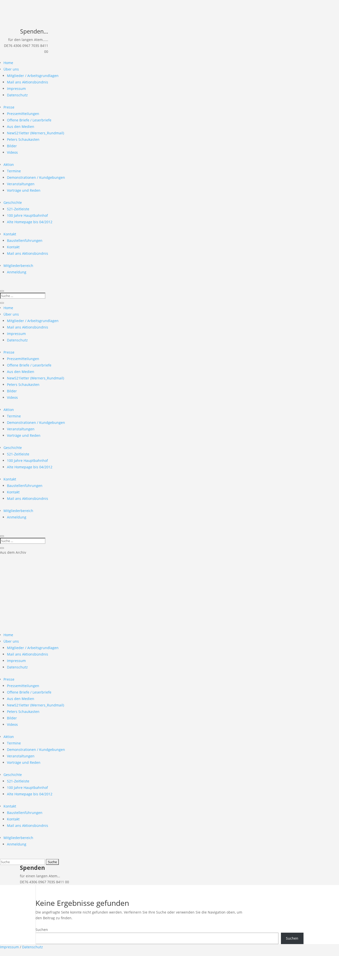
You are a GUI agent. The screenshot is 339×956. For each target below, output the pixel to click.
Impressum (16, 88)
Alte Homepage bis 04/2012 (29, 222)
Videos (12, 152)
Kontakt (9, 234)
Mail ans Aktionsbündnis (27, 82)
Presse (8, 107)
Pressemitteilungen (23, 113)
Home (8, 62)
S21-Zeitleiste (18, 209)
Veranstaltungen (20, 184)
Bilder (12, 146)
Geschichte (12, 202)
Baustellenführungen (24, 240)
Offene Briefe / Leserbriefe (29, 120)
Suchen (41, 929)
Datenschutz (17, 95)
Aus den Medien (20, 126)
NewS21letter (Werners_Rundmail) (35, 133)
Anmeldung (16, 272)
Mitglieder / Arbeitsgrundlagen (33, 75)
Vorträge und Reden (23, 190)
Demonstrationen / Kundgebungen (36, 177)
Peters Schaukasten (23, 139)
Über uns (11, 69)
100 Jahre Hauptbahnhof (27, 215)
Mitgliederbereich (18, 265)
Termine (14, 171)
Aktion (8, 164)
